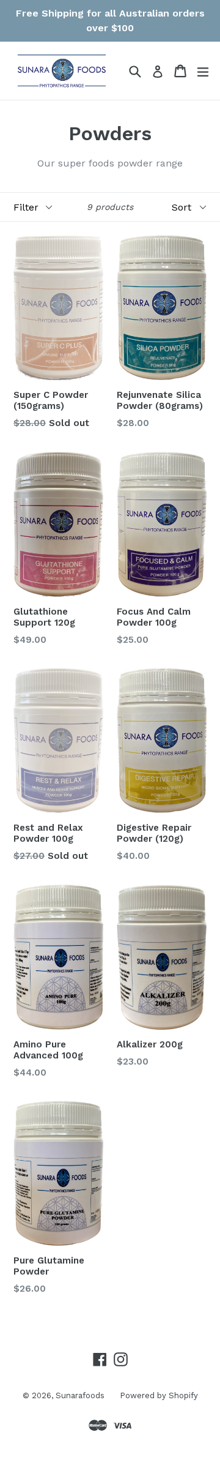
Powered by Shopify (159, 1395)
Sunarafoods (80, 1395)
